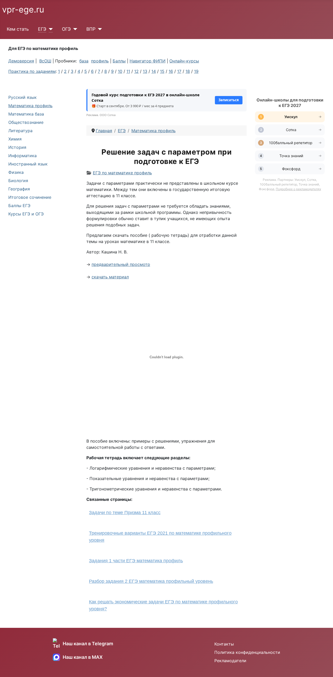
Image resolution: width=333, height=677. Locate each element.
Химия (15, 139)
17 (179, 71)
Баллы (119, 60)
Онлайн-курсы (184, 60)
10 (120, 71)
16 (171, 71)
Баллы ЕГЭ (19, 205)
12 (136, 71)
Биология (18, 180)
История (17, 147)
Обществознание (25, 122)
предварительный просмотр (121, 264)
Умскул (291, 116)
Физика (16, 172)
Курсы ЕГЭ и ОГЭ (26, 213)
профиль (100, 60)
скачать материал (110, 276)
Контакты (224, 644)
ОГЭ (66, 29)
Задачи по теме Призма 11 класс (125, 512)
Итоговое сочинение (29, 197)
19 (196, 71)
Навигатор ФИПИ (147, 60)
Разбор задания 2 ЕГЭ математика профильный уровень (151, 581)
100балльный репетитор (291, 142)
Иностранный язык (28, 164)
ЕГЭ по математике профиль (122, 172)
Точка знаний (291, 156)
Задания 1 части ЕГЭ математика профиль (136, 560)
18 (187, 71)
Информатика (22, 155)
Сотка (291, 129)
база (83, 60)
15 (162, 71)
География (19, 188)
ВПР (90, 29)
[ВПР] (98, 29)
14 (153, 71)
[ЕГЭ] (49, 29)
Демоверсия (21, 60)
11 (128, 71)
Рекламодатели (230, 660)
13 (145, 71)
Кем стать (18, 29)
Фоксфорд (291, 169)
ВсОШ (45, 60)
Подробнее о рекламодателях (298, 189)
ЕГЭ (42, 29)
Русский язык (22, 97)
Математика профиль (30, 105)
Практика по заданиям (32, 71)
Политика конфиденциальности (247, 652)
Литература (20, 130)
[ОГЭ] (74, 29)
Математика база (26, 114)
